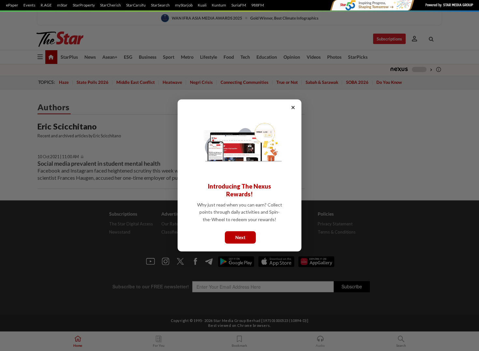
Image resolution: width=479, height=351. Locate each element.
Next (240, 237)
